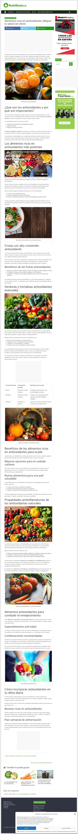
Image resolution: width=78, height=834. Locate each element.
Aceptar (26, 828)
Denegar (46, 828)
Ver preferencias (66, 828)
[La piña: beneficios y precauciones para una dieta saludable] (45, 771)
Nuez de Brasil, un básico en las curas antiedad (19, 756)
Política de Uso (7, 801)
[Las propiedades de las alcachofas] (11, 771)
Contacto (5, 807)
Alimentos (11, 12)
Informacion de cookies (9, 804)
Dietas (34, 12)
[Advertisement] (28, 42)
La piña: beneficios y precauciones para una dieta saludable (44, 781)
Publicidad (5, 806)
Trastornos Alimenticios (44, 12)
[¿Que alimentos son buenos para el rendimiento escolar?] (28, 771)
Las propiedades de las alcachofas (10, 782)
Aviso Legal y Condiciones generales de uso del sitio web (38, 831)
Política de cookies (21, 831)
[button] (75, 814)
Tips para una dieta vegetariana (42, 762)
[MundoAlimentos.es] (5, 12)
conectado (18, 794)
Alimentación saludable (23, 12)
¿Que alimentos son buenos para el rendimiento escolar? (28, 783)
